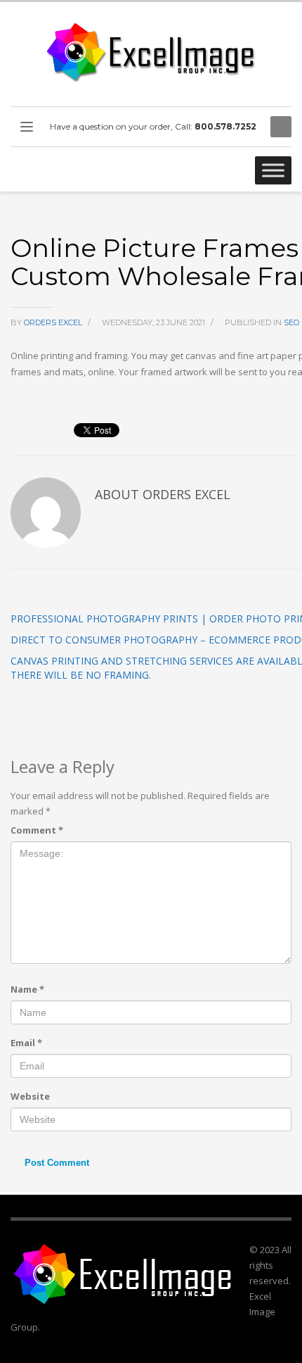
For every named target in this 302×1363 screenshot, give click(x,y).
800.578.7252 (225, 126)
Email (26, 1042)
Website (30, 1096)
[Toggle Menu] (273, 170)
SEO (291, 322)
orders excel (54, 322)
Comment (37, 830)
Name (27, 989)
